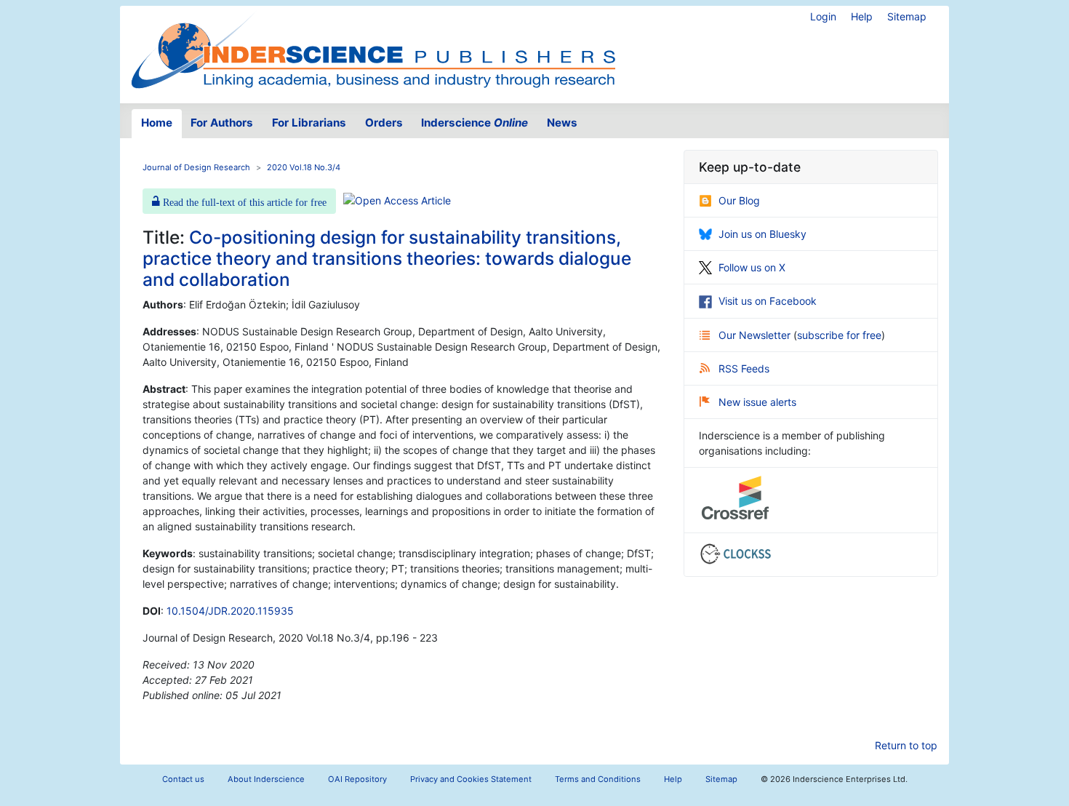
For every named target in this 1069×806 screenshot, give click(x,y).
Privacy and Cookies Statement (471, 779)
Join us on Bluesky (762, 234)
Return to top (906, 745)
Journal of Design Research (196, 167)
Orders (384, 122)
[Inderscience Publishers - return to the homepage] (373, 49)
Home (156, 122)
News (562, 122)
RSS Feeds (743, 368)
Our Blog (739, 200)
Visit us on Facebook (767, 301)
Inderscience (474, 122)
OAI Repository (357, 779)
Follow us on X (751, 267)
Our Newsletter (755, 335)
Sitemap (906, 16)
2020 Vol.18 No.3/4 (303, 167)
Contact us (183, 779)
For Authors (222, 122)
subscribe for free (839, 335)
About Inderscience (266, 779)
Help (862, 16)
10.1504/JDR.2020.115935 (230, 610)
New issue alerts (757, 402)
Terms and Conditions (598, 779)
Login (823, 16)
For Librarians (309, 122)
